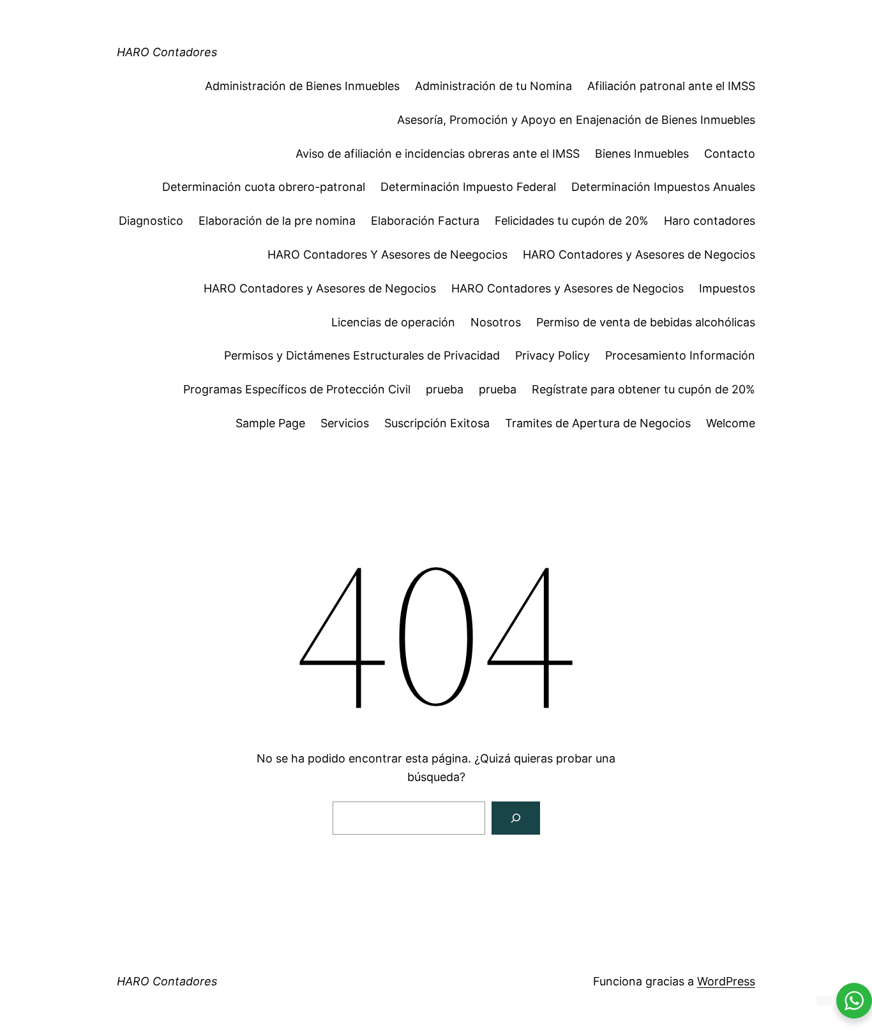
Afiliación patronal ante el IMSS (671, 86)
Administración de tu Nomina (493, 86)
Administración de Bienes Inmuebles (302, 86)
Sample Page (270, 423)
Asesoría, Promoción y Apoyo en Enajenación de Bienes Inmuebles (576, 119)
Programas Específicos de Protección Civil (296, 389)
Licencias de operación (393, 322)
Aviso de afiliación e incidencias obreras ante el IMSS (438, 153)
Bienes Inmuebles (642, 153)
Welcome (730, 423)
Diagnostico (151, 220)
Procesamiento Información (680, 355)
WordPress (726, 981)
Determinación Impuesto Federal (468, 187)
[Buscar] (516, 818)
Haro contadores (709, 220)
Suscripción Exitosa (437, 423)
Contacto (729, 153)
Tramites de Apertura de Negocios (598, 423)
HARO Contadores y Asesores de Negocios (639, 254)
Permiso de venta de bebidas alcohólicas (645, 322)
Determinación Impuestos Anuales (663, 187)
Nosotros (495, 322)
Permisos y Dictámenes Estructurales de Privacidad (362, 355)
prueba (444, 389)
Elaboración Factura (425, 220)
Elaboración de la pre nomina (277, 220)
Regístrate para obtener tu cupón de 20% (643, 389)
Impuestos (727, 288)
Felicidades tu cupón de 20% (572, 220)
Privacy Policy (552, 355)
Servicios (344, 423)
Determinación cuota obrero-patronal (263, 187)
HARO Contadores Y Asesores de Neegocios (387, 254)
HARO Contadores (167, 52)
